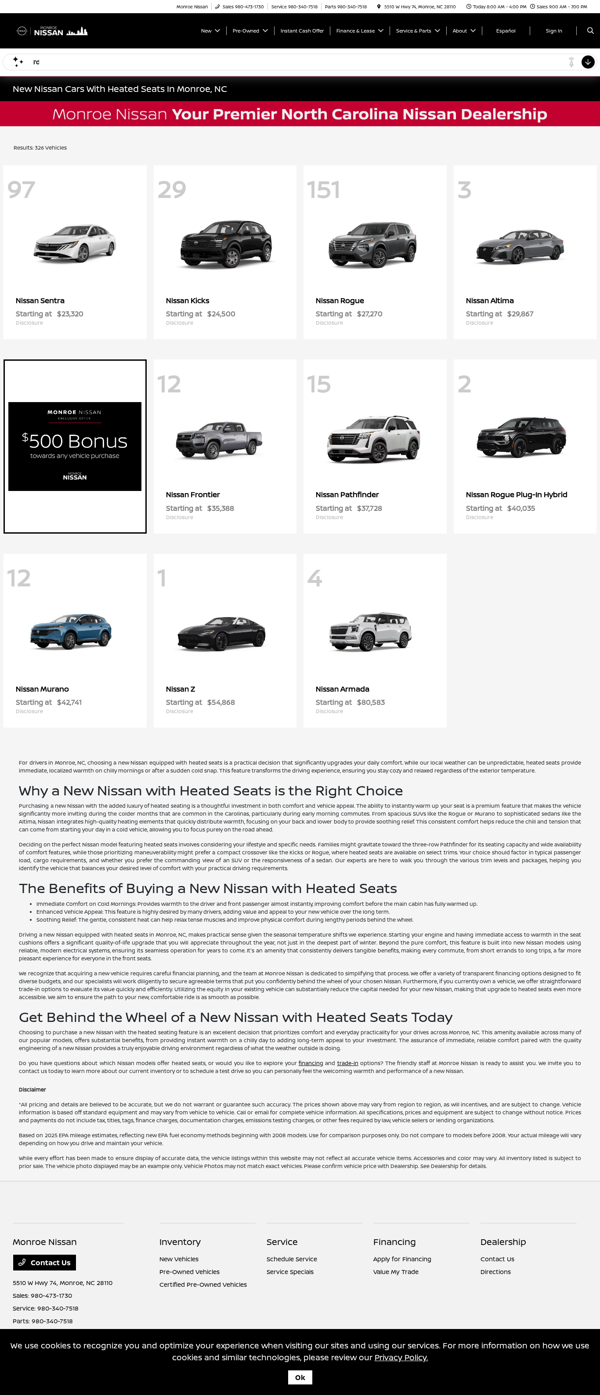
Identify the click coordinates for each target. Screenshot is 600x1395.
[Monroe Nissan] (52, 30)
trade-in (347, 1063)
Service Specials (290, 1271)
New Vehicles (179, 1259)
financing (311, 1063)
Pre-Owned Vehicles (189, 1271)
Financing (394, 1242)
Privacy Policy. (401, 1357)
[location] (379, 7)
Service (282, 1242)
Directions (496, 1271)
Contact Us (50, 1262)
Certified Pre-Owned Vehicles (203, 1284)
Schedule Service (292, 1259)
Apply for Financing (402, 1259)
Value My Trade (396, 1271)
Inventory (180, 1242)
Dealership (503, 1242)
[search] (590, 31)
